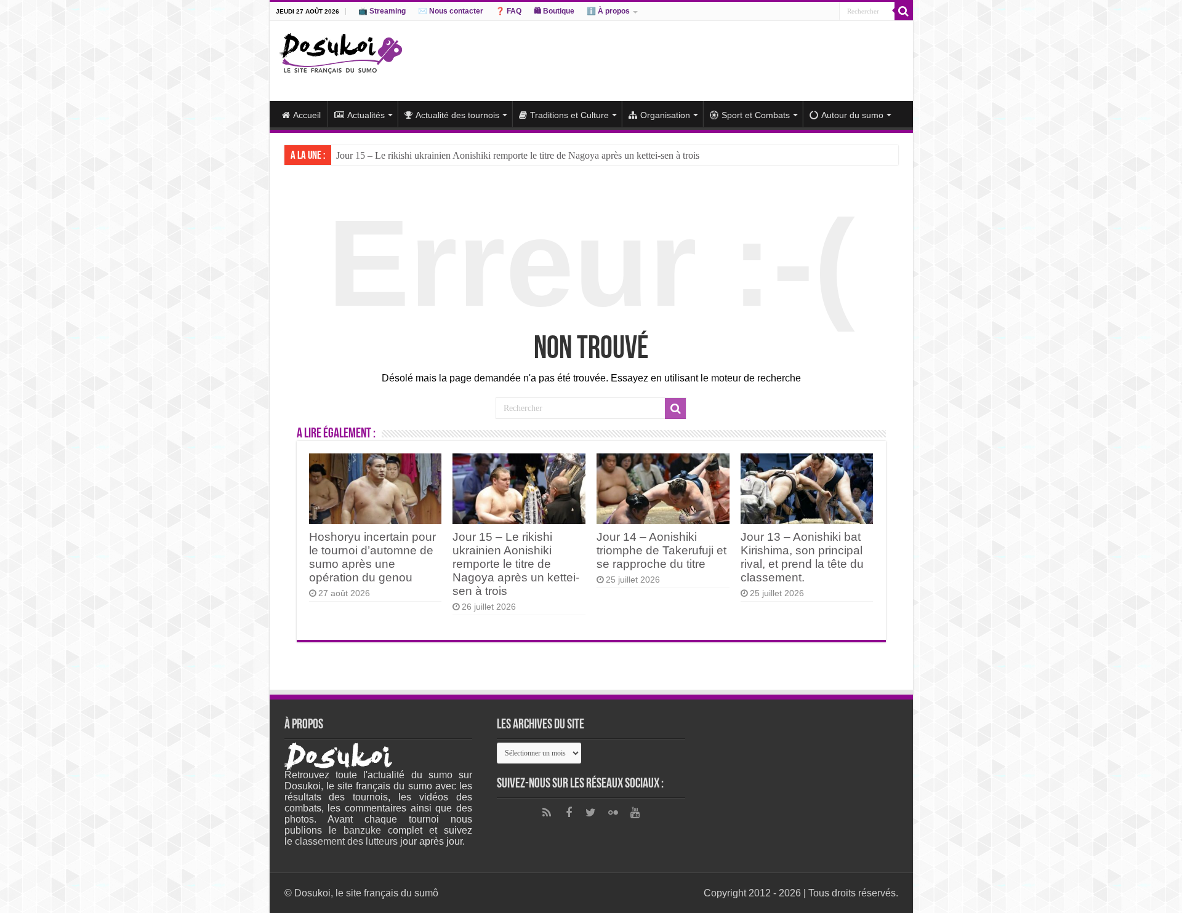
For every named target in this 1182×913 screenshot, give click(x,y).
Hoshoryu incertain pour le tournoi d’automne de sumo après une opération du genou (372, 557)
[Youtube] (635, 813)
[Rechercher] (904, 11)
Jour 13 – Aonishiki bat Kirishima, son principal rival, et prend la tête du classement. (802, 557)
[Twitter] (591, 813)
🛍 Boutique (554, 11)
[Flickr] (613, 813)
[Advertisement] (680, 61)
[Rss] (547, 813)
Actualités (366, 115)
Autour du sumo (852, 115)
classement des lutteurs (346, 841)
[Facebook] (569, 813)
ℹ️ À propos (608, 11)
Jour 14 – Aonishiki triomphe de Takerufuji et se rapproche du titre (661, 550)
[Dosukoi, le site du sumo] (340, 51)
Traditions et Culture (569, 115)
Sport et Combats (756, 115)
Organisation (665, 115)
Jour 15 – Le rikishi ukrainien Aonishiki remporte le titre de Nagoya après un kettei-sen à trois (517, 155)
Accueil (307, 115)
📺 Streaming (382, 11)
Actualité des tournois (457, 115)
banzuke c (368, 830)
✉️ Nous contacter (450, 11)
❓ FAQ (508, 11)
